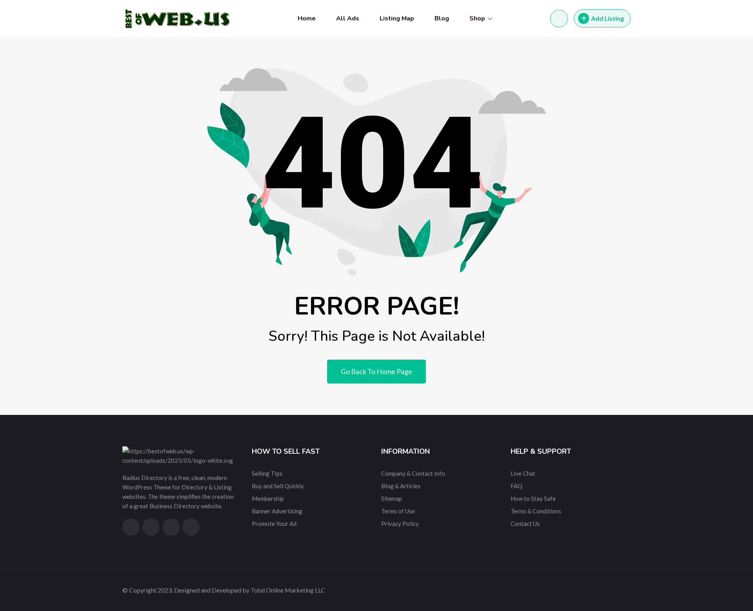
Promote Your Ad (274, 523)
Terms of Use (398, 511)
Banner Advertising (277, 511)
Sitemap (391, 498)
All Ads (347, 18)
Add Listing (607, 18)
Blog (442, 18)
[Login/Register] (559, 18)
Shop (477, 18)
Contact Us (525, 523)
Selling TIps (267, 473)
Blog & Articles (400, 485)
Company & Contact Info (413, 473)
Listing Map (397, 18)
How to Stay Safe (533, 498)
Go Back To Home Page (376, 371)
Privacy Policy (400, 523)
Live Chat (523, 473)
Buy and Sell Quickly (278, 485)
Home (307, 18)
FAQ (516, 485)
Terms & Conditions (536, 511)
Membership (268, 498)
